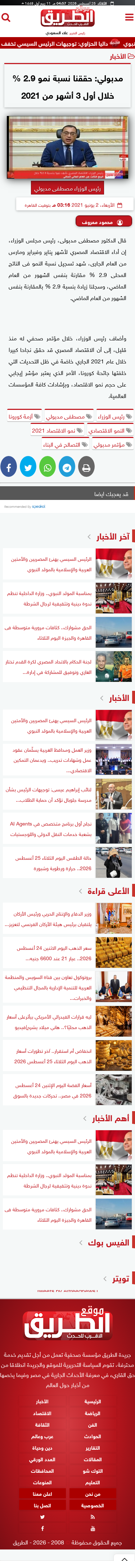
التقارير (93, 1447)
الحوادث (92, 1435)
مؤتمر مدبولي (110, 444)
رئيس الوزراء (112, 416)
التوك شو (93, 1470)
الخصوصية (92, 1504)
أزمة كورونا (21, 416)
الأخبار (118, 55)
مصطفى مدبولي (66, 416)
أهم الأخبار (110, 1116)
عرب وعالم (42, 1435)
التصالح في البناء (62, 444)
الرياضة (92, 1412)
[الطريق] (68, 25)
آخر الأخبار (112, 535)
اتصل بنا (42, 1504)
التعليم (92, 1481)
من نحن (92, 1493)
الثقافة (42, 1423)
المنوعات (42, 1481)
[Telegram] (67, 466)
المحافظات (42, 1470)
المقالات (93, 1458)
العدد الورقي (42, 1458)
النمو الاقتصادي (107, 430)
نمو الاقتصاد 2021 (54, 430)
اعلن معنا (42, 1493)
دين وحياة (42, 1447)
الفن (92, 1423)
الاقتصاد (42, 1412)
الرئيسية (93, 1400)
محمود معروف (98, 221)
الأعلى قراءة (108, 889)
